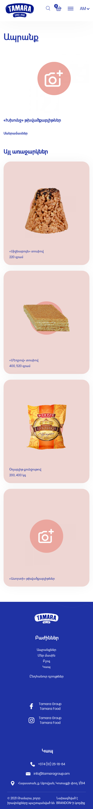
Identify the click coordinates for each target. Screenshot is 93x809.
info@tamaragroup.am (52, 773)
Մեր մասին (46, 655)
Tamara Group (50, 704)
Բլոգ (46, 661)
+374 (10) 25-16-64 (51, 764)
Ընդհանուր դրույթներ (47, 676)
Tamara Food (50, 708)
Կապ (46, 666)
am (83, 8)
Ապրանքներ (46, 649)
